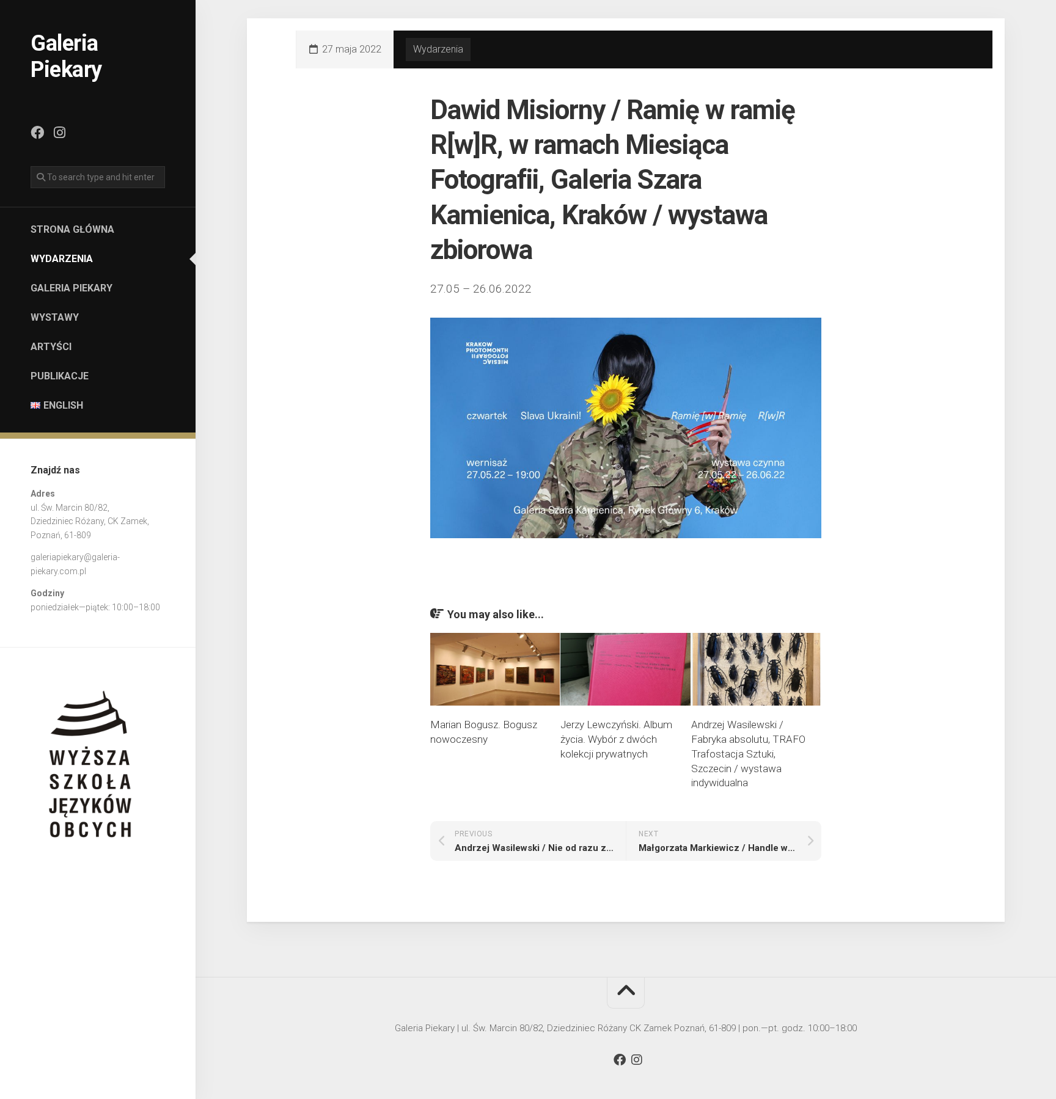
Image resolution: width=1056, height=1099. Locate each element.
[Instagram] (59, 132)
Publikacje (60, 376)
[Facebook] (37, 132)
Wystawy (55, 317)
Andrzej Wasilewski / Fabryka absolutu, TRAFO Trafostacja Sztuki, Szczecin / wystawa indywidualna (748, 753)
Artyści (51, 346)
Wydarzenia (62, 259)
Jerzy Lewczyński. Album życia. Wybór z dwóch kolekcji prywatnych (616, 739)
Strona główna (72, 229)
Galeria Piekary (66, 56)
